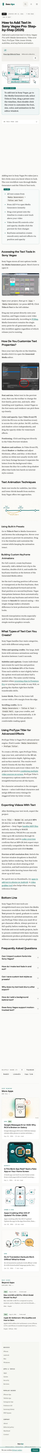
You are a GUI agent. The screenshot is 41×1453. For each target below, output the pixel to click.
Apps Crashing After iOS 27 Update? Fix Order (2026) (17, 1214)
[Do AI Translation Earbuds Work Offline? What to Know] (20, 1240)
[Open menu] (36, 4)
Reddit (6, 1074)
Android (6, 1355)
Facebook (30, 1070)
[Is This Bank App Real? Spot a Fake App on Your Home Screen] (20, 1152)
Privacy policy (17, 1450)
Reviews (6, 1384)
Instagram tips (8, 1402)
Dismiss (35, 1450)
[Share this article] (35, 58)
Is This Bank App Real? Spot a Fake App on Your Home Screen (20, 1170)
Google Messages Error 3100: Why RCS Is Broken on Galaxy (20, 1126)
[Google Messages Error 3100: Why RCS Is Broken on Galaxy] (20, 1108)
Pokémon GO (7, 1406)
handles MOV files (30, 826)
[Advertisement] (20, 149)
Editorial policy (8, 1427)
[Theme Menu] (31, 4)
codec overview (29, 839)
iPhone (5, 1351)
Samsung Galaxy (8, 1409)
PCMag (35, 319)
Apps (4, 14)
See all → (6, 1094)
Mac (4, 1359)
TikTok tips (7, 1398)
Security (6, 1380)
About (5, 1423)
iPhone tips (7, 1394)
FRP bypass (7, 1413)
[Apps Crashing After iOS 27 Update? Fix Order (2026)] (20, 1196)
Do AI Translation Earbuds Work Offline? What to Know (19, 1258)
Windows (6, 1362)
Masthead (6, 1431)
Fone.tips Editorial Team (11, 54)
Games (5, 1377)
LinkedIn (17, 1074)
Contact (6, 1434)
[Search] (25, 4)
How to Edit (7, 17)
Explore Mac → (7, 1285)
